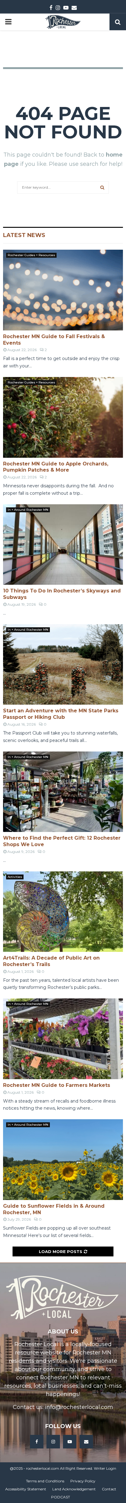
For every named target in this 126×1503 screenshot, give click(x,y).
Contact (109, 1489)
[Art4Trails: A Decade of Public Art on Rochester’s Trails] (63, 911)
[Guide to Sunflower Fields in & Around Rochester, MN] (63, 1159)
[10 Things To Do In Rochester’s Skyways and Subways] (63, 544)
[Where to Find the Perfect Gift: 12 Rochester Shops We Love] (63, 792)
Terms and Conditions (45, 1481)
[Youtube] (69, 1441)
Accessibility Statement (25, 1489)
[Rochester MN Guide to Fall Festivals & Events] (63, 290)
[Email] (86, 1441)
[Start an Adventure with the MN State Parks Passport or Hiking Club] (63, 664)
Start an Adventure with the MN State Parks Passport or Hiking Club (60, 714)
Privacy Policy (82, 1481)
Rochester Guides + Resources (31, 255)
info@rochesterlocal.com (79, 1407)
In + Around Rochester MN (28, 510)
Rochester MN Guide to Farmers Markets (56, 1085)
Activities (15, 877)
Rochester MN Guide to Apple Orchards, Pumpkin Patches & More (55, 467)
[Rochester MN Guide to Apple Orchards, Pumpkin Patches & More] (63, 417)
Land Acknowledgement (74, 1489)
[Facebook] (36, 1441)
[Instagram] (53, 1441)
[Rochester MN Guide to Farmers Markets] (63, 1038)
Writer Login (105, 1468)
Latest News (24, 235)
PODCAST (60, 1497)
